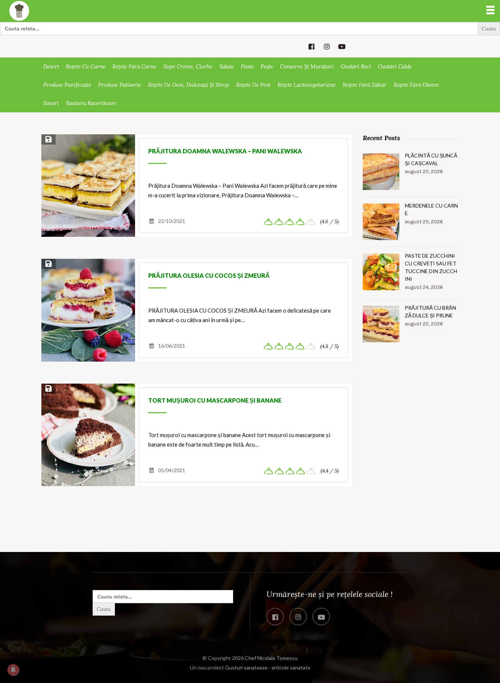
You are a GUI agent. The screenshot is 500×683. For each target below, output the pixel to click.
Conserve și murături (307, 66)
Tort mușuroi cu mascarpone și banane (214, 400)
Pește (267, 66)
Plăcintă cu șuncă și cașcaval (431, 159)
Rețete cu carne (85, 66)
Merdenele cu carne (431, 209)
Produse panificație (67, 84)
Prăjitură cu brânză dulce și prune (430, 311)
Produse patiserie (119, 84)
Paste (247, 66)
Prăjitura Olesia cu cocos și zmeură (209, 275)
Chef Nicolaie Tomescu (271, 658)
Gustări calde (395, 66)
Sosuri (51, 103)
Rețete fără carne (134, 66)
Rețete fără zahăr (365, 84)
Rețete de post (253, 84)
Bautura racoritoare (91, 103)
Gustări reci (356, 66)
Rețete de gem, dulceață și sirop (188, 84)
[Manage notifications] (13, 670)
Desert (51, 66)
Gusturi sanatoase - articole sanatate (267, 667)
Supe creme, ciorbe (187, 66)
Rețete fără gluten (416, 84)
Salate (226, 66)
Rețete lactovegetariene (306, 84)
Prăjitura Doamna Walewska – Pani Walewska (225, 151)
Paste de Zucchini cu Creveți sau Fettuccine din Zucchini (431, 267)
